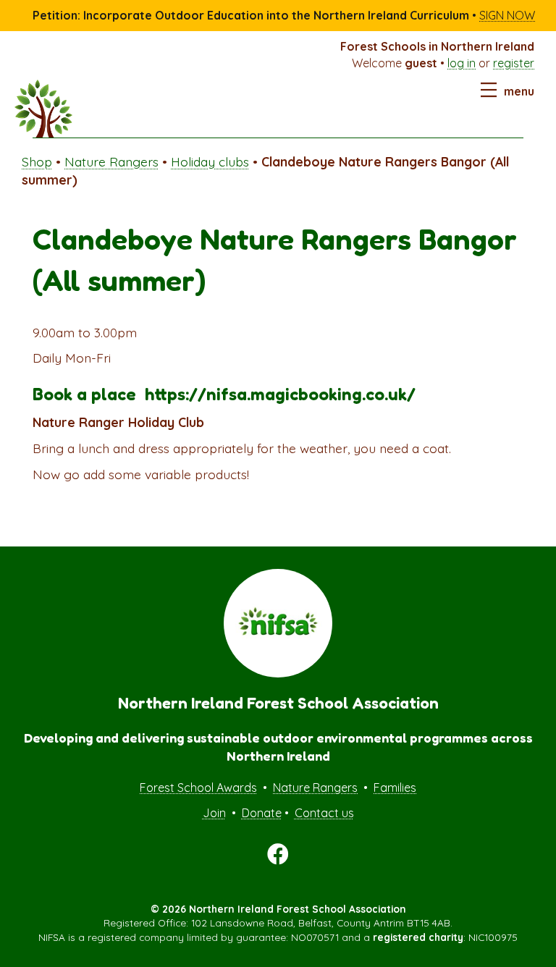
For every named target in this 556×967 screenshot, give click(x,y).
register (513, 63)
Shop (37, 161)
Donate (262, 813)
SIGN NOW (507, 15)
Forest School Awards (198, 787)
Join (214, 813)
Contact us (324, 813)
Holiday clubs (210, 161)
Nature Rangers (111, 161)
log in (461, 63)
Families (395, 787)
